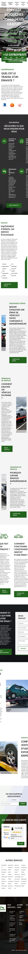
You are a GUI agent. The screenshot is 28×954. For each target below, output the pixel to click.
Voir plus (21, 843)
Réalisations (22, 920)
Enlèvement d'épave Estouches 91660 (4, 880)
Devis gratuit (14, 205)
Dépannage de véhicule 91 (17, 4)
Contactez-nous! (8, 285)
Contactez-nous (21, 912)
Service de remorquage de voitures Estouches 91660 (17, 879)
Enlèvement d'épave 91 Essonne (10, 3)
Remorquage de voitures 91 (13, 940)
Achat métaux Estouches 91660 (10, 876)
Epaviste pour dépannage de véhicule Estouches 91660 (23, 880)
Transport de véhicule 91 (23, 4)
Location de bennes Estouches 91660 (10, 885)
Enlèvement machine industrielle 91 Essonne (3, 4)
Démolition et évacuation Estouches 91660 (4, 870)
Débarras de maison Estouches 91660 (17, 869)
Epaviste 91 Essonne (12, 912)
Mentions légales (21, 916)
